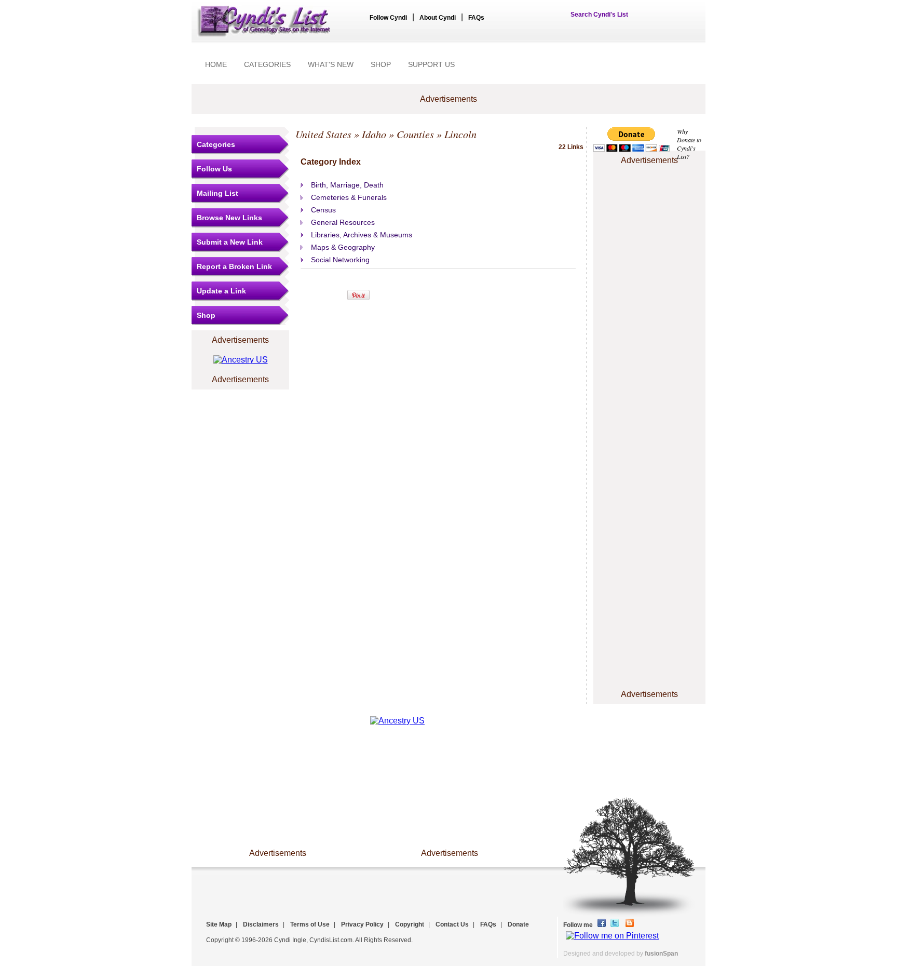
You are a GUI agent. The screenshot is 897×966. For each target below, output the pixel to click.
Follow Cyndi (388, 17)
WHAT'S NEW (331, 64)
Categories (216, 144)
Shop (206, 315)
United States (323, 134)
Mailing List (217, 193)
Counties (415, 134)
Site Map (219, 924)
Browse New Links (229, 217)
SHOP (381, 64)
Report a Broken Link (234, 266)
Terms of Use (310, 924)
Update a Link (221, 291)
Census (323, 210)
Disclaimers (261, 924)
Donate (518, 924)
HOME (216, 64)
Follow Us (214, 169)
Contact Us (452, 924)
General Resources (343, 222)
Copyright (409, 924)
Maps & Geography (343, 247)
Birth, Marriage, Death (347, 185)
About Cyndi (437, 17)
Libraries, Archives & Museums (361, 235)
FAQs (476, 17)
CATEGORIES (267, 64)
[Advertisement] (649, 199)
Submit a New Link (230, 242)
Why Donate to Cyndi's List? (689, 143)
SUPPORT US (431, 64)
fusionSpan (661, 953)
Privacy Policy (362, 924)
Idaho (374, 134)
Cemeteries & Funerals (349, 197)
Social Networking (340, 260)
